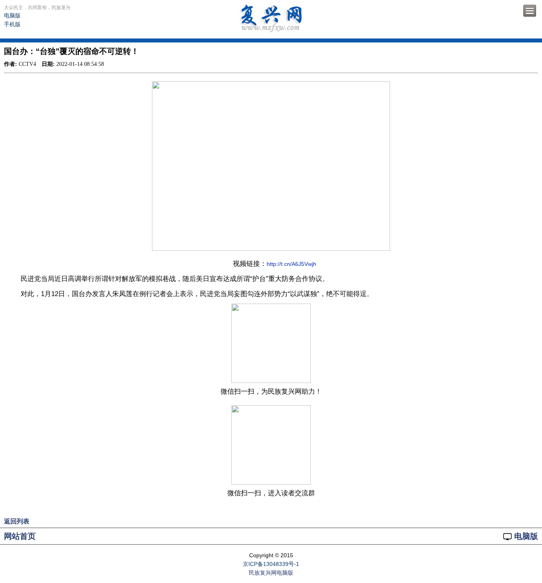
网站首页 (20, 536)
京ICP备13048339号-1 (271, 564)
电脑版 (12, 15)
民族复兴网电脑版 (271, 573)
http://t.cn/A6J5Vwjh (291, 264)
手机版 (12, 24)
